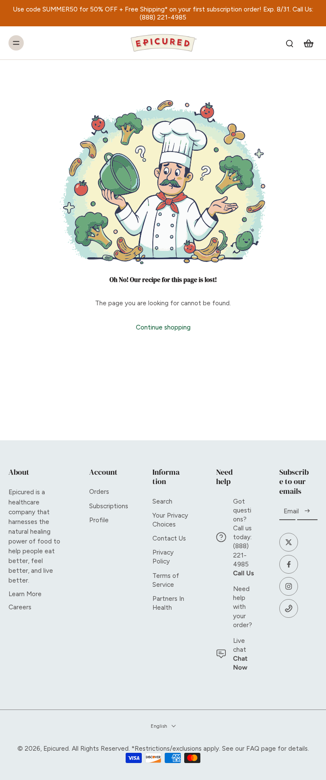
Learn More (25, 594)
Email (291, 511)
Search (162, 501)
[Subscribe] (307, 511)
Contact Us (169, 538)
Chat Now (240, 662)
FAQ (252, 748)
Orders (99, 491)
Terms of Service (165, 580)
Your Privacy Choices (170, 519)
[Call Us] (288, 608)
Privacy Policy (163, 556)
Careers (19, 607)
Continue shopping (163, 327)
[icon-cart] (308, 42)
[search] (289, 42)
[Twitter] (288, 542)
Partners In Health (168, 602)
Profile (99, 520)
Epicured (56, 748)
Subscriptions (108, 506)
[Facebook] (288, 564)
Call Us (243, 573)
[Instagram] (288, 586)
